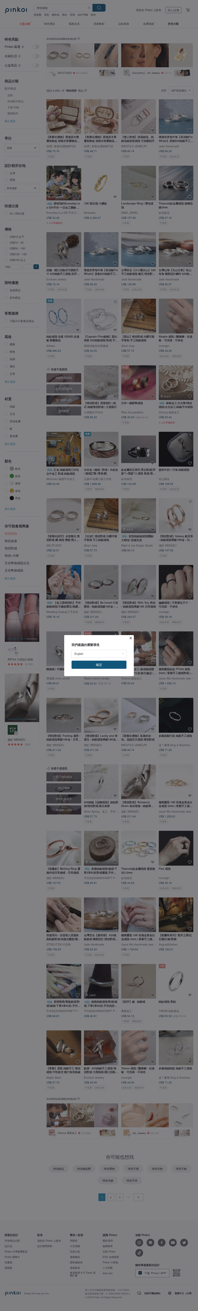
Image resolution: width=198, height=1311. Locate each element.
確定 (99, 664)
